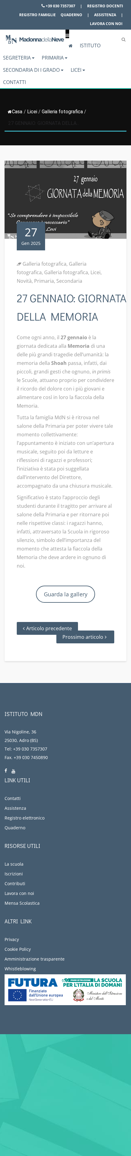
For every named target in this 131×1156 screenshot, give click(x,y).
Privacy (12, 939)
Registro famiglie (37, 14)
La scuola (14, 864)
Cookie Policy (18, 949)
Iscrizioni (14, 874)
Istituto (90, 45)
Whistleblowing (20, 969)
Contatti (14, 82)
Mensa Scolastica (22, 903)
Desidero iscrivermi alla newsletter (56, 1130)
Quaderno (71, 14)
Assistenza (105, 14)
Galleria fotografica (62, 112)
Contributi (15, 883)
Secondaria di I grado (32, 70)
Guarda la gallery (65, 594)
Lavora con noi (106, 23)
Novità (24, 281)
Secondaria (69, 281)
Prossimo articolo (82, 637)
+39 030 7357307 (60, 6)
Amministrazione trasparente (35, 959)
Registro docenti (105, 6)
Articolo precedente (49, 628)
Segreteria (17, 57)
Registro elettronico (24, 818)
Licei (77, 70)
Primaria (53, 57)
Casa (17, 112)
